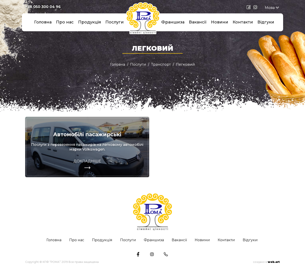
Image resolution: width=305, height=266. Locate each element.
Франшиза (172, 22)
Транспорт (161, 64)
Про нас (65, 22)
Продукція (89, 22)
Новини (219, 22)
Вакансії (198, 22)
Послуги (114, 22)
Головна (43, 22)
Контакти (243, 22)
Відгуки (265, 22)
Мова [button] (270, 8)
